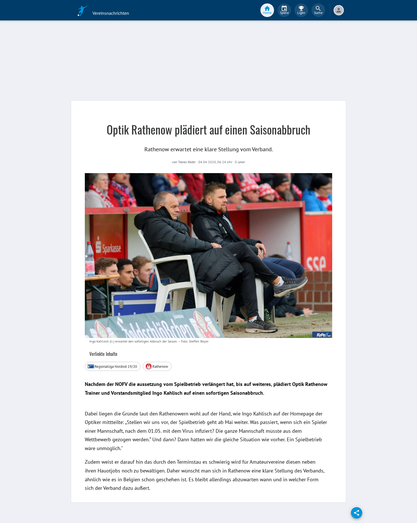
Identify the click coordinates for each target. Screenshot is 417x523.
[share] (356, 512)
